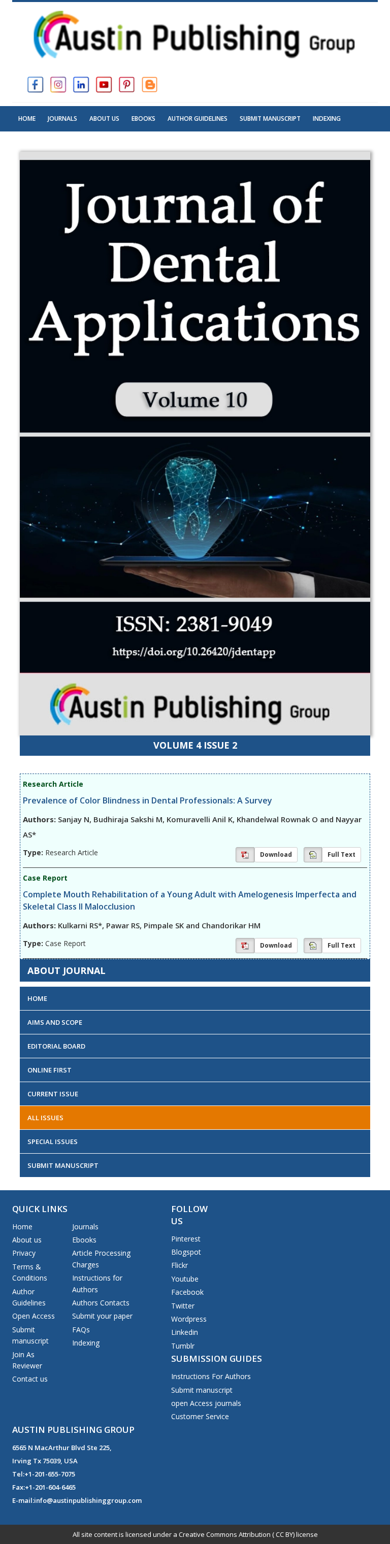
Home (27, 118)
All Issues (45, 1117)
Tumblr (182, 1346)
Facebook (187, 1292)
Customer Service (200, 1416)
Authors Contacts (100, 1302)
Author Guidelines (198, 118)
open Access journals (206, 1403)
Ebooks (143, 118)
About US (104, 118)
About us (27, 1240)
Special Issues (52, 1141)
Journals (62, 118)
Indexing (327, 118)
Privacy (24, 1253)
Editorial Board (56, 1046)
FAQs (81, 1329)
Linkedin (184, 1332)
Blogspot (186, 1252)
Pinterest (186, 1239)
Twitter (182, 1306)
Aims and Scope (54, 1022)
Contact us (30, 1379)
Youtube (185, 1279)
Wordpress (189, 1319)
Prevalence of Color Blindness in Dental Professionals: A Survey (147, 800)
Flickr (179, 1265)
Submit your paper (102, 1316)
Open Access (33, 1316)
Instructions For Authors (211, 1376)
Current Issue (52, 1093)
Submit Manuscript (270, 118)
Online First (49, 1070)
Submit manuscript (202, 1390)
